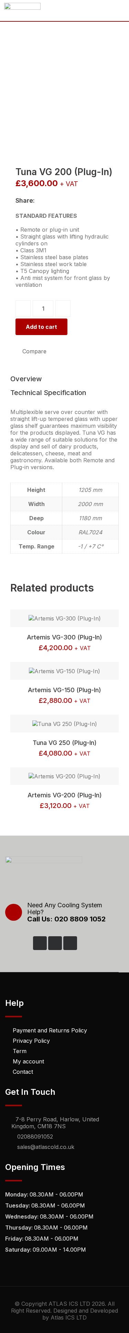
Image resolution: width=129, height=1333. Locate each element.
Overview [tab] (26, 379)
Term (19, 1051)
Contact (23, 1071)
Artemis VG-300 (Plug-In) (64, 637)
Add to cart (41, 326)
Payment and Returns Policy (50, 1030)
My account (28, 1061)
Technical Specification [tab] (48, 392)
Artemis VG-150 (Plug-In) (64, 690)
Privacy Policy (31, 1040)
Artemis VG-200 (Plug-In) (65, 795)
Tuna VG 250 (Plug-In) (65, 742)
